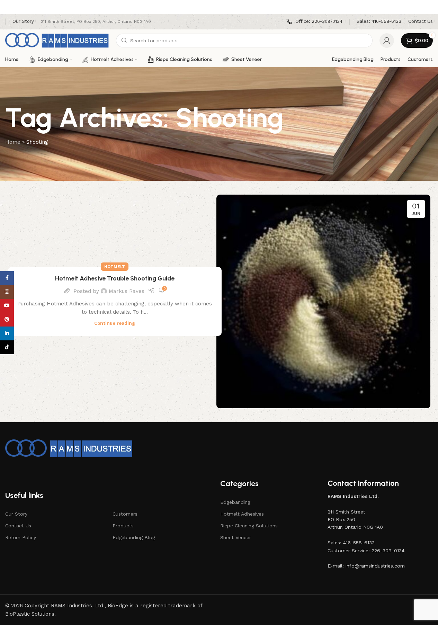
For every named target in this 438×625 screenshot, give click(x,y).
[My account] (386, 40)
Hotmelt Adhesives (242, 514)
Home (12, 142)
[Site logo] (57, 40)
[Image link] (69, 448)
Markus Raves (126, 291)
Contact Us (18, 525)
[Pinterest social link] (7, 320)
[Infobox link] (314, 22)
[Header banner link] (219, 7)
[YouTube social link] (7, 306)
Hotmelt (114, 266)
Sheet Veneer (235, 537)
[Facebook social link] (7, 278)
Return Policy (20, 537)
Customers (125, 514)
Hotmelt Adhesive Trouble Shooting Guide (115, 278)
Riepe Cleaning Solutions (249, 525)
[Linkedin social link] (7, 333)
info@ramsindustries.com (375, 566)
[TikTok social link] (7, 347)
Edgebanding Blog (134, 537)
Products (123, 525)
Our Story (16, 514)
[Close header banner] (429, 7)
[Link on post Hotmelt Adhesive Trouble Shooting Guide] (323, 302)
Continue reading (114, 323)
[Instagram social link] (7, 292)
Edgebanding (235, 502)
